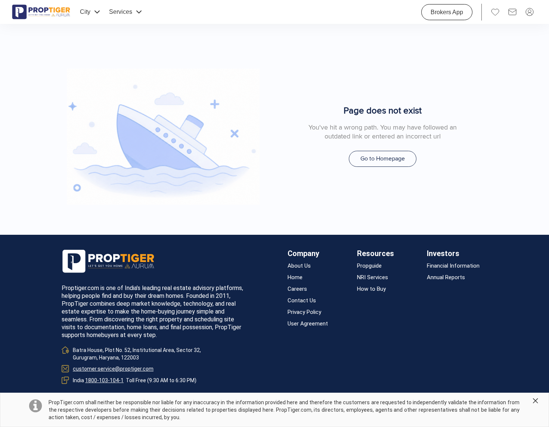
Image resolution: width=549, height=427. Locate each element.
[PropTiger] (41, 11)
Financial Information (453, 266)
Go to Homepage (382, 158)
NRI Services (372, 277)
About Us (299, 266)
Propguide (369, 266)
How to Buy (371, 289)
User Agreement (308, 324)
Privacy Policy (304, 312)
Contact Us (302, 300)
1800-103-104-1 (104, 380)
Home (295, 277)
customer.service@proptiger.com (113, 369)
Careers (297, 289)
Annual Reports (446, 277)
